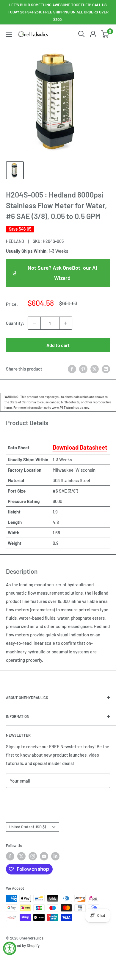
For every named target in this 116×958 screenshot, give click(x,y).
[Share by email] (106, 368)
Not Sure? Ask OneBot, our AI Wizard (62, 272)
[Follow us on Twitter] (21, 856)
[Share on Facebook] (72, 368)
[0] (105, 34)
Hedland (15, 241)
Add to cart (58, 345)
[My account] (93, 34)
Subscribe (25, 798)
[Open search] (81, 34)
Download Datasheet (80, 447)
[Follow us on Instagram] (33, 856)
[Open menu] (9, 34)
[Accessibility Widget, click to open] (9, 948)
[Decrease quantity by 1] (34, 323)
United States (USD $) (27, 826)
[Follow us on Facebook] (10, 856)
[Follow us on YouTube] (44, 856)
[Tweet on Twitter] (94, 368)
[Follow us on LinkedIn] (55, 856)
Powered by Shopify (23, 945)
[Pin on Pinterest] (83, 368)
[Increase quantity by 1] (65, 323)
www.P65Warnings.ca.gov (70, 407)
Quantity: (15, 323)
